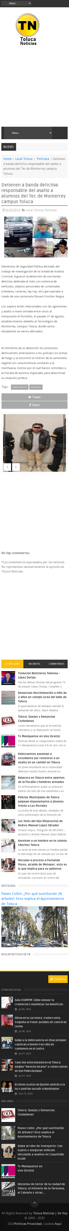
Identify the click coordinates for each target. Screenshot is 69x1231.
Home (7, 159)
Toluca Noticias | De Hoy (50, 1213)
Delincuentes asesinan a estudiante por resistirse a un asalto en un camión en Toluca (39, 758)
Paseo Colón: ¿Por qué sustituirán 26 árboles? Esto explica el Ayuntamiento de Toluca (32, 899)
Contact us (60, 979)
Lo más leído (12, 664)
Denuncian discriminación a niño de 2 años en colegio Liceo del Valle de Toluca (42, 697)
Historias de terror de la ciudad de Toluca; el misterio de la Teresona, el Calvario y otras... (41, 1188)
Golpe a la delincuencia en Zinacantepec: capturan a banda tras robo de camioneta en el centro (41, 1044)
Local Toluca (23, 159)
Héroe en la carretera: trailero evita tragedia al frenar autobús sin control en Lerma (41, 1022)
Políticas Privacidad (28, 1224)
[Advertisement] (34, 86)
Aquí (58, 1224)
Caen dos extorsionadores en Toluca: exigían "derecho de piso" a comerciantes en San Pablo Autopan (41, 1067)
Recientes (34, 664)
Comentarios (56, 664)
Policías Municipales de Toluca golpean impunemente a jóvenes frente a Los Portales (41, 801)
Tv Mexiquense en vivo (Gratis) (39, 736)
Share (36, 405)
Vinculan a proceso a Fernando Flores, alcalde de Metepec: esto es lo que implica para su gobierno (42, 864)
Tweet (36, 397)
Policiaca (43, 159)
